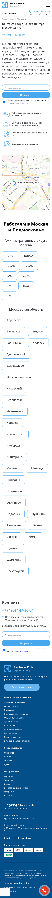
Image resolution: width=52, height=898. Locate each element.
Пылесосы (9, 710)
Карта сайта (10, 891)
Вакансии (8, 795)
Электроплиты (11, 725)
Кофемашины (10, 733)
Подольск (13, 514)
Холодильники (11, 706)
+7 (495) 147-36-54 (41, 11)
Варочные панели (13, 729)
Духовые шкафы (12, 721)
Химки (33, 537)
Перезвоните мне (22, 687)
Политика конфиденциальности (19, 887)
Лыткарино (14, 457)
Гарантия (8, 776)
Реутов (38, 525)
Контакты (8, 756)
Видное (37, 331)
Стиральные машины (14, 702)
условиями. (24, 103)
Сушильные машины (14, 717)
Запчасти (8, 780)
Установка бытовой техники (17, 741)
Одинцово (14, 502)
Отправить (26, 94)
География (9, 791)
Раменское (14, 525)
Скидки (7, 784)
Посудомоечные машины (16, 714)
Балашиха (13, 331)
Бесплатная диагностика (16, 788)
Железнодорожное (19, 377)
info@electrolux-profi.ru (17, 838)
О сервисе (9, 752)
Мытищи (37, 468)
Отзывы (8, 760)
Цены (6, 764)
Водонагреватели (12, 737)
